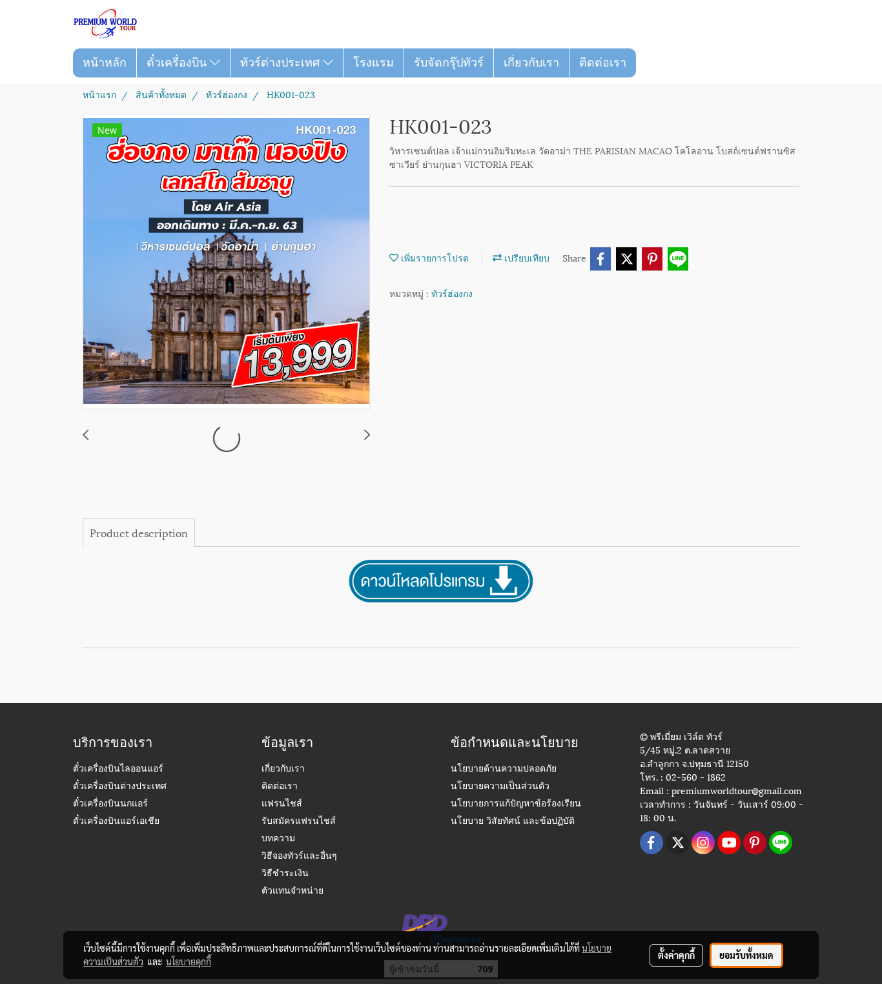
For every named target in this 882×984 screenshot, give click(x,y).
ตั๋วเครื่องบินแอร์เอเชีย (116, 821)
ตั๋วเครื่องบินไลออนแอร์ (118, 769)
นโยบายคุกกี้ (188, 961)
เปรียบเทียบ (525, 257)
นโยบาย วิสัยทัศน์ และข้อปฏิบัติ (513, 821)
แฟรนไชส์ (282, 804)
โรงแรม (373, 62)
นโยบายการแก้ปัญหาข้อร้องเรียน (516, 804)
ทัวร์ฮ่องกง (452, 293)
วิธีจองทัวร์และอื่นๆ (299, 856)
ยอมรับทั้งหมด (746, 955)
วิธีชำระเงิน (285, 874)
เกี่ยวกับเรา (531, 62)
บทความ (278, 839)
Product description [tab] (139, 532)
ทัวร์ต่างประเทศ (281, 62)
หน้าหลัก (105, 62)
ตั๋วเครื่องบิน (178, 62)
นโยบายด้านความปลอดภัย (504, 769)
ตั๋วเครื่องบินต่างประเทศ (120, 787)
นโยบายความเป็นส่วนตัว (500, 787)
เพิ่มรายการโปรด (433, 257)
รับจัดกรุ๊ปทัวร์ (449, 62)
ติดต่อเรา (602, 62)
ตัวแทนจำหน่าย (292, 891)
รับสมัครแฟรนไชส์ (299, 821)
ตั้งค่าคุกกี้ (676, 955)
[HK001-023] (226, 262)
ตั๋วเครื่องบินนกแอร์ (110, 804)
